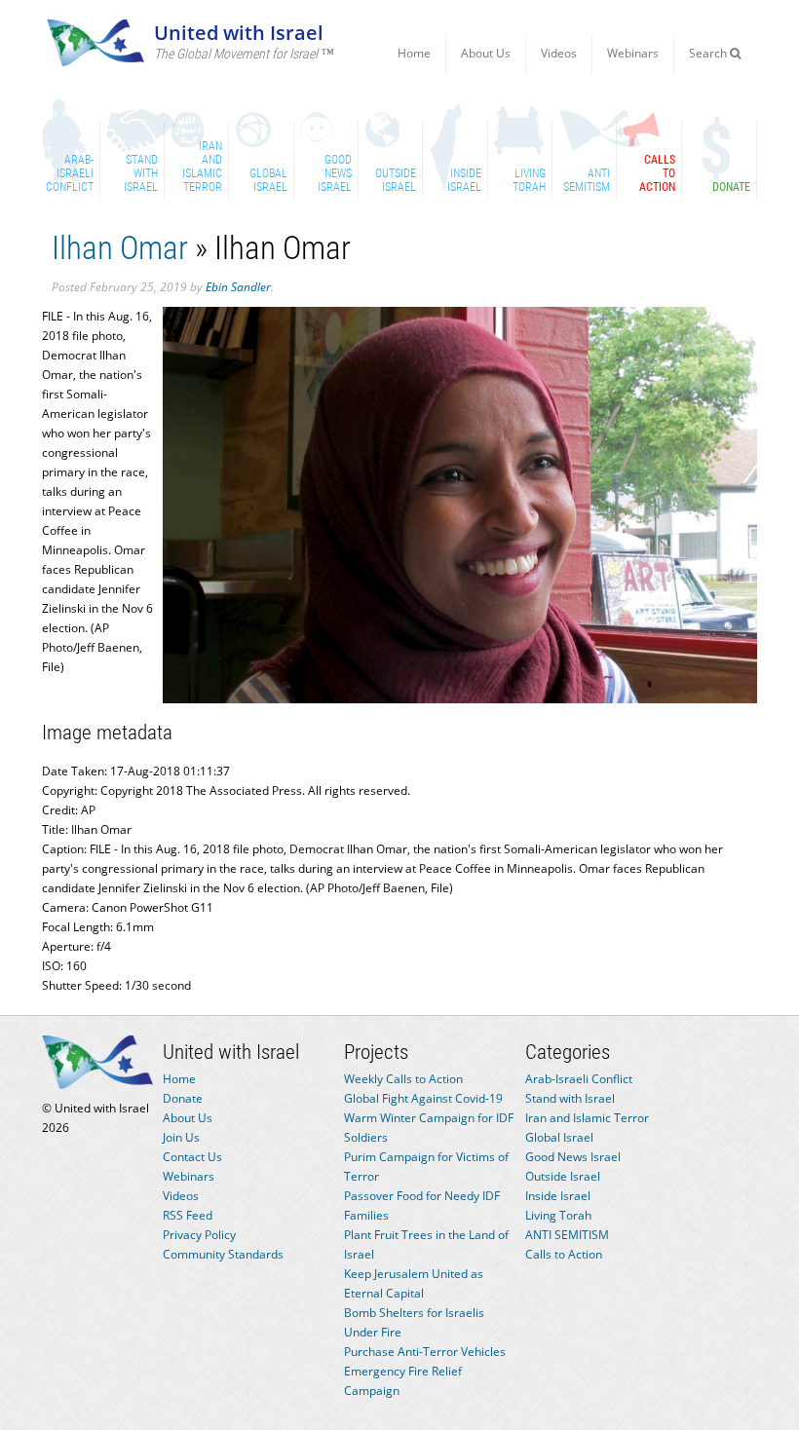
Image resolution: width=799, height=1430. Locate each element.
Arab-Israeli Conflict (578, 1079)
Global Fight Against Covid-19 (423, 1098)
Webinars (633, 53)
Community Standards (223, 1254)
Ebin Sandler (238, 287)
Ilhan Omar (120, 248)
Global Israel (559, 1137)
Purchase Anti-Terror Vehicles (425, 1351)
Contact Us (192, 1156)
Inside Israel (557, 1195)
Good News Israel (573, 1156)
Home (414, 53)
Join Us (181, 1137)
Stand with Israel (570, 1098)
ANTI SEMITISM (567, 1234)
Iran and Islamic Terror (587, 1118)
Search (709, 53)
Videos (559, 53)
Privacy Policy (199, 1234)
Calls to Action (563, 1254)
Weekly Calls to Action (403, 1079)
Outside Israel (562, 1176)
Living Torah (558, 1215)
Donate (183, 1098)
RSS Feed (187, 1215)
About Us (486, 53)
